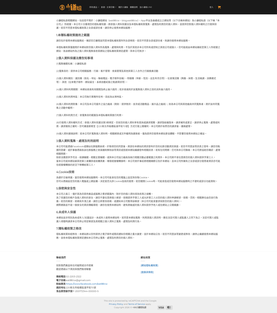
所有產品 (93, 7)
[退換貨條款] (147, 272)
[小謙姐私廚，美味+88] (70, 7)
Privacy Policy (116, 304)
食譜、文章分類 (107, 7)
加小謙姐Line (146, 7)
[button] (212, 7)
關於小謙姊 (123, 7)
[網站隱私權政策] (149, 265)
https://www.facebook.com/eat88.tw (86, 283)
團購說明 (134, 7)
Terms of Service (136, 304)
